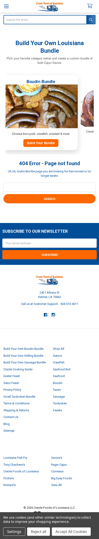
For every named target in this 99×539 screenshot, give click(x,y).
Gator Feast (11, 383)
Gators (57, 355)
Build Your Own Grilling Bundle (23, 355)
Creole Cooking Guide (17, 369)
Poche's (8, 478)
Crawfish (58, 362)
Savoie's (56, 457)
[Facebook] (45, 314)
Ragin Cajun (59, 464)
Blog (6, 424)
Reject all (38, 531)
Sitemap (9, 430)
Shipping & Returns (16, 410)
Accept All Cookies (71, 531)
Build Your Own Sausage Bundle (24, 362)
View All (56, 485)
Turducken (60, 403)
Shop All (58, 348)
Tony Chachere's (14, 464)
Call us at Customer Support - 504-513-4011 (49, 304)
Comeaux (57, 471)
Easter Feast (11, 376)
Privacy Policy (12, 389)
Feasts (57, 410)
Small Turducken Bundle (19, 396)
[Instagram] (53, 314)
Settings (14, 531)
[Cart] (91, 6)
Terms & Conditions (16, 403)
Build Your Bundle (41, 143)
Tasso (57, 389)
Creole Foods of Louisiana (21, 471)
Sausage (59, 396)
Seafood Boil (61, 369)
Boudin (57, 383)
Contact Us (10, 417)
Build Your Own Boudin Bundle (23, 348)
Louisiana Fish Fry (15, 457)
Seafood (59, 376)
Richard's (9, 485)
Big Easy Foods (61, 478)
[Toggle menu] (6, 6)
